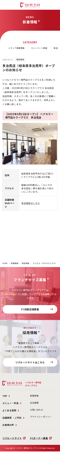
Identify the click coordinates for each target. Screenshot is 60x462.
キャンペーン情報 (39, 48)
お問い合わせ (36, 409)
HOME (5, 263)
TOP (4, 396)
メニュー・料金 (10, 403)
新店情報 (25, 263)
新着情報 (14, 263)
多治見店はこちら (30, 203)
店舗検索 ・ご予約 (11, 417)
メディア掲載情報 (16, 48)
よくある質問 (9, 410)
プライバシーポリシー (41, 416)
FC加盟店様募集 (30, 309)
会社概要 (34, 402)
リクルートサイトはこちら (30, 362)
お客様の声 (8, 425)
